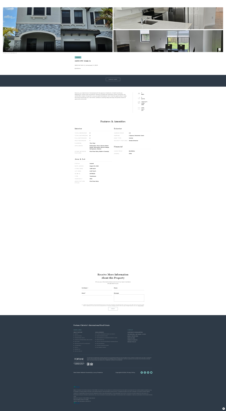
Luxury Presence (98, 372)
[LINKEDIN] (148, 372)
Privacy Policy (141, 305)
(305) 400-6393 (131, 338)
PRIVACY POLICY (132, 341)
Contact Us (77, 349)
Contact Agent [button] (113, 79)
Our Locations (78, 335)
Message (116, 293)
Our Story (77, 341)
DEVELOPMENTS (99, 332)
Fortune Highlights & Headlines (82, 343)
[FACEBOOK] (142, 372)
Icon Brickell (78, 345)
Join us (76, 347)
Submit (113, 308)
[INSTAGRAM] (145, 372)
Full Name (84, 288)
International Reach (80, 337)
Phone (115, 288)
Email (83, 293)
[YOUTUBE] (151, 372)
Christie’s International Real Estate (83, 339)
